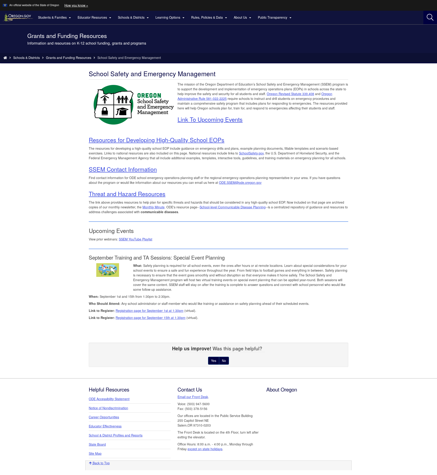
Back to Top (101, 463)
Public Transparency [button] (275, 17)
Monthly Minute (153, 207)
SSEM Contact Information (123, 169)
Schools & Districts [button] (134, 17)
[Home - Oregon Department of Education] (5, 57)
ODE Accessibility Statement (109, 399)
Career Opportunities (104, 417)
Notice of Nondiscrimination (108, 408)
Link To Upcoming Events (210, 119)
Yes (213, 360)
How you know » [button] (76, 5)
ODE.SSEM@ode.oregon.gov (240, 182)
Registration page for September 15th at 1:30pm (150, 317)
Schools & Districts (26, 57)
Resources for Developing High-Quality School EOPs (156, 140)
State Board (97, 444)
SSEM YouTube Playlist (135, 239)
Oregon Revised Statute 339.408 (290, 93)
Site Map (95, 453)
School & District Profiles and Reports (115, 435)
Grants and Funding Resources (68, 57)
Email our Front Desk (193, 396)
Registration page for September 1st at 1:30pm (149, 310)
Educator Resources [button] (95, 17)
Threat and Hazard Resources (127, 193)
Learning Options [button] (170, 17)
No (224, 360)
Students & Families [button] (55, 17)
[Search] (430, 17)
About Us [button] (243, 17)
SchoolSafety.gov (251, 153)
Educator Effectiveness (105, 426)
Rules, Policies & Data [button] (209, 17)
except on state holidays (205, 449)
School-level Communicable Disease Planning (233, 207)
